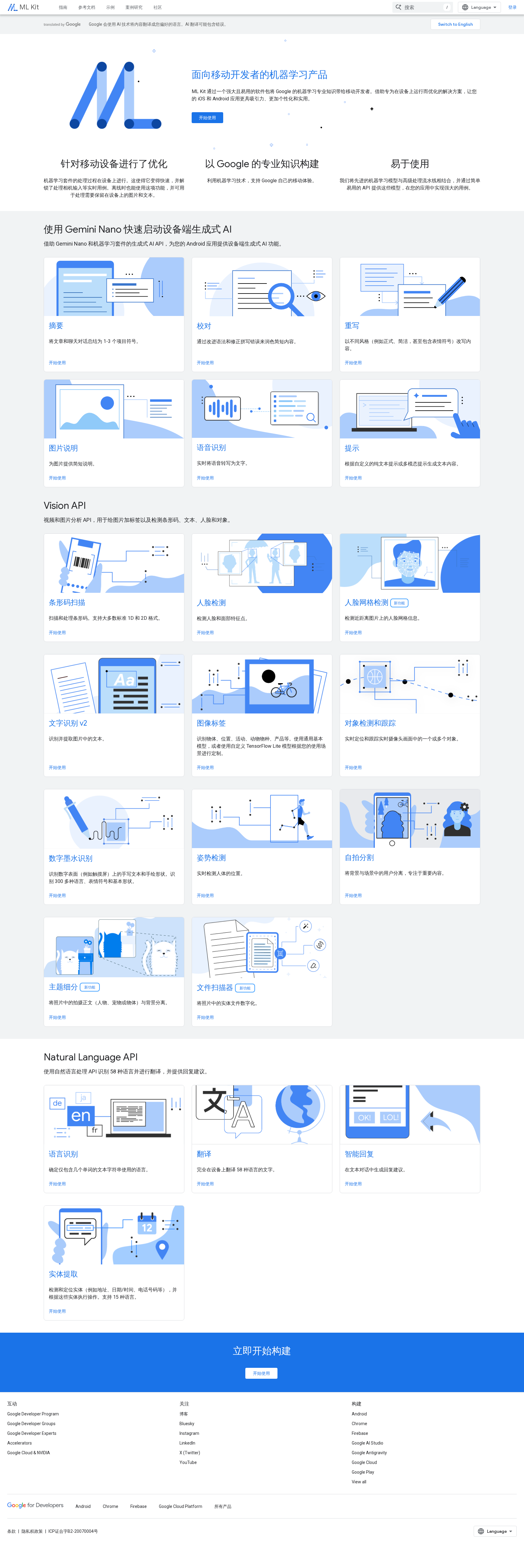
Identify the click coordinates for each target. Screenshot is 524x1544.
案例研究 (134, 7)
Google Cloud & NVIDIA (28, 1452)
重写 (352, 325)
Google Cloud (364, 1462)
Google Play (363, 1472)
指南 (63, 7)
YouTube (188, 1462)
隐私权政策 (32, 1531)
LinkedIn (187, 1443)
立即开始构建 (262, 1351)
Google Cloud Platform (180, 1506)
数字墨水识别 (70, 858)
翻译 (204, 1154)
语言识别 (63, 1154)
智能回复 (359, 1154)
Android (359, 1413)
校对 (204, 326)
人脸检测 (211, 602)
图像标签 (211, 723)
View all (359, 1481)
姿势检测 (211, 857)
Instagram (189, 1433)
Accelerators (19, 1443)
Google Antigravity (369, 1452)
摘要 (56, 325)
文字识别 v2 (68, 723)
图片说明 (63, 448)
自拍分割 (359, 857)
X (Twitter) (190, 1452)
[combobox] (422, 7)
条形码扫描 (67, 602)
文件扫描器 (224, 987)
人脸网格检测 (375, 602)
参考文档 (86, 7)
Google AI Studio (367, 1443)
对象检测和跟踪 (370, 723)
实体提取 (63, 1274)
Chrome (359, 1423)
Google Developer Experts (31, 1433)
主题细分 (72, 987)
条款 (11, 1531)
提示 (352, 448)
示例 (110, 7)
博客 (184, 1413)
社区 (157, 7)
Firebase (360, 1433)
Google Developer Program (33, 1413)
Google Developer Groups (31, 1423)
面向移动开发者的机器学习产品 (260, 75)
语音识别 (211, 447)
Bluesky (187, 1423)
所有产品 (222, 1506)
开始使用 (207, 117)
